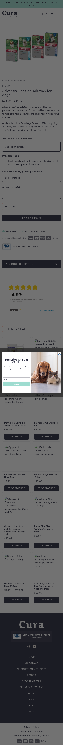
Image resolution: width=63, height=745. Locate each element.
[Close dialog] (59, 353)
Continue (16, 384)
